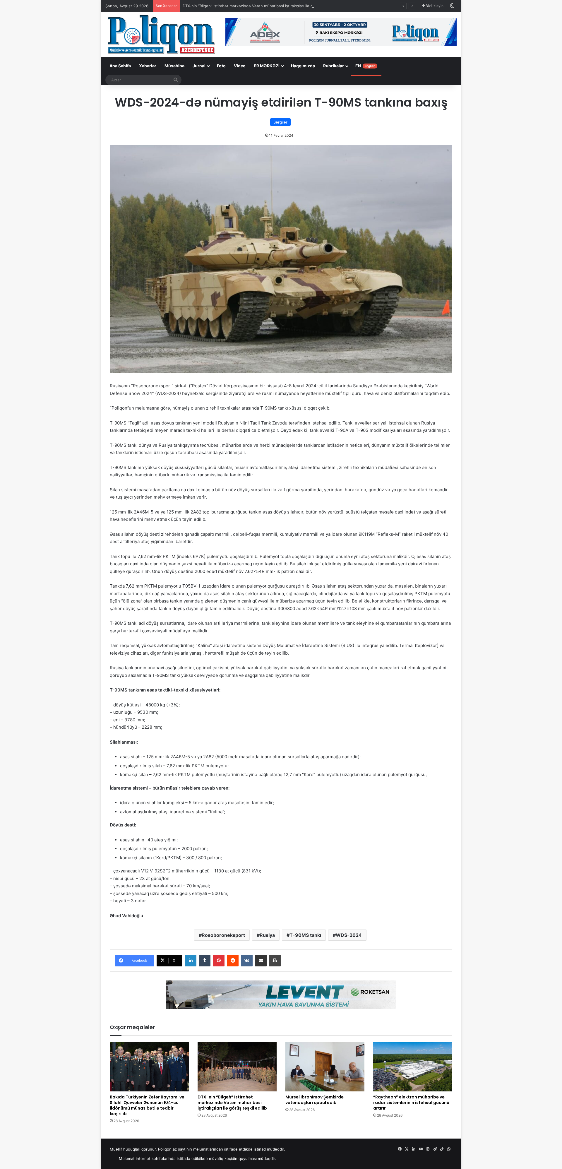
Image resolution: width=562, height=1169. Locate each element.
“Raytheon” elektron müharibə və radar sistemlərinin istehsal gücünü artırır (411, 1102)
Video (240, 65)
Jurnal (199, 65)
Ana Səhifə (120, 65)
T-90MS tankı (305, 935)
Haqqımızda (303, 65)
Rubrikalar (333, 65)
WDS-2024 (349, 935)
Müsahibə (174, 65)
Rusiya (267, 935)
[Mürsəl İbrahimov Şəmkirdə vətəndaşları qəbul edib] (324, 1066)
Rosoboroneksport (223, 935)
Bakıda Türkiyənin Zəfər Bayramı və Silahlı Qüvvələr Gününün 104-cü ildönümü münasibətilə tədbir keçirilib (147, 1105)
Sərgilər (280, 122)
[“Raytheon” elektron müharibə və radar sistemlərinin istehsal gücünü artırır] (412, 1066)
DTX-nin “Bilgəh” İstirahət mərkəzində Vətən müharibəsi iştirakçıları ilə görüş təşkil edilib (263, 6)
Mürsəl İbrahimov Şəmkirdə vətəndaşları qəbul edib (314, 1099)
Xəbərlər (147, 65)
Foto (221, 65)
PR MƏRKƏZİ (267, 65)
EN (365, 65)
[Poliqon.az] (161, 34)
